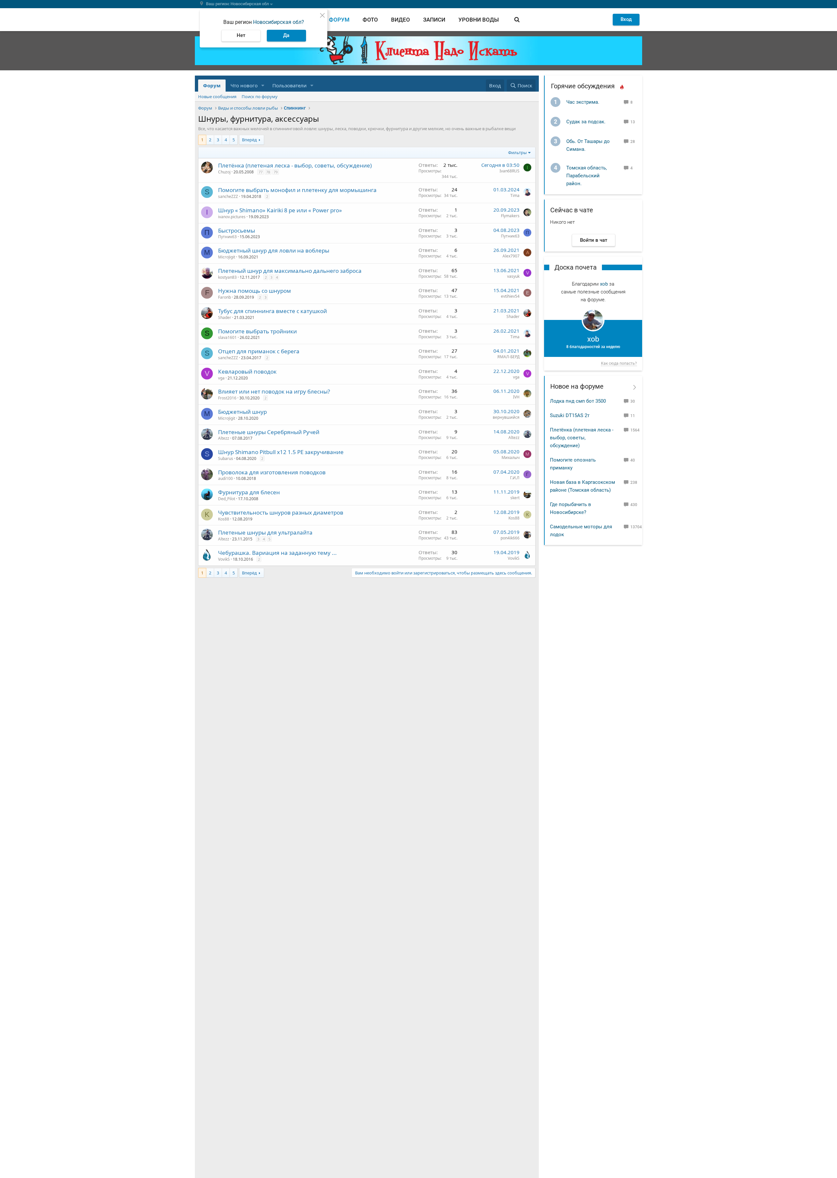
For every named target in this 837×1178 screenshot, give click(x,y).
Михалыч (511, 457)
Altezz (223, 438)
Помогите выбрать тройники (257, 331)
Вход (626, 19)
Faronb (224, 297)
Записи (434, 19)
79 (276, 171)
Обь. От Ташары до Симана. (588, 145)
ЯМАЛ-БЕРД (508, 357)
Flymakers (510, 216)
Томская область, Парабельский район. (586, 175)
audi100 (225, 478)
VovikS (224, 559)
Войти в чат (593, 240)
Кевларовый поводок (247, 371)
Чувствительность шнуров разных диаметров (280, 512)
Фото (370, 19)
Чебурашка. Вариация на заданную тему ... (277, 552)
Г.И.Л (515, 478)
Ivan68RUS (510, 171)
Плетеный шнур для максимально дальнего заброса (290, 270)
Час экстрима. (582, 102)
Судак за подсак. (586, 122)
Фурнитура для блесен (249, 492)
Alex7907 (511, 256)
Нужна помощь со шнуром (254, 290)
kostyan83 (227, 277)
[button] (262, 85)
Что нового (244, 85)
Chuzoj (224, 172)
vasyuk (513, 276)
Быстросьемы (236, 230)
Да (286, 35)
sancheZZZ (228, 196)
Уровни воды (478, 19)
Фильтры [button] (517, 152)
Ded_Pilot (226, 498)
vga (221, 378)
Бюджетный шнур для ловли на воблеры (273, 250)
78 (268, 171)
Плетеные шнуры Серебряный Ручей (268, 432)
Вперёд (249, 140)
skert (515, 498)
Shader (224, 317)
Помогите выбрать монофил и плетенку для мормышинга (297, 190)
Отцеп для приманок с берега (258, 351)
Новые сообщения (217, 96)
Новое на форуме (577, 386)
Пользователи (289, 85)
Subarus (225, 458)
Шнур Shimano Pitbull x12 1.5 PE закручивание (281, 452)
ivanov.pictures (232, 217)
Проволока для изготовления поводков (272, 472)
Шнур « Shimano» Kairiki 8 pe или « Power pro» (280, 210)
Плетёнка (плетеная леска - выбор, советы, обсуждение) (295, 165)
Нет (241, 35)
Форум (339, 19)
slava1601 (227, 337)
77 (261, 171)
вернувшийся (506, 417)
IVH (516, 397)
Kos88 (223, 519)
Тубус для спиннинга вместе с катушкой (272, 311)
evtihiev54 (510, 296)
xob (604, 284)
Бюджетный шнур (242, 411)
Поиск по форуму (260, 96)
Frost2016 (227, 398)
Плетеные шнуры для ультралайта (265, 532)
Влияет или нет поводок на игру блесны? (274, 391)
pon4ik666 (510, 538)
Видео (400, 19)
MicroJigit (226, 257)
